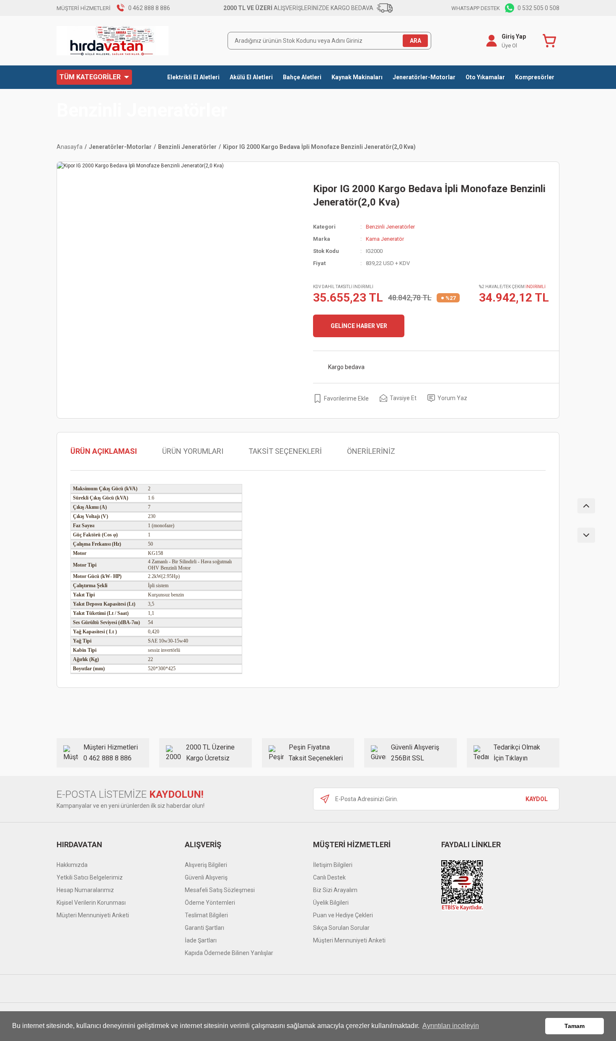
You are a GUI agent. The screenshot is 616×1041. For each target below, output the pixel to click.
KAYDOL (536, 799)
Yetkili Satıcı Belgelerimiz (90, 877)
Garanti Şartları (204, 927)
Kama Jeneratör (385, 239)
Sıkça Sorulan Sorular (341, 927)
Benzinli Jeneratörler (142, 110)
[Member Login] (491, 40)
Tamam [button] (574, 1026)
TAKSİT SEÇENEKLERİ (285, 451)
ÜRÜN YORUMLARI (192, 451)
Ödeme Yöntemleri (210, 902)
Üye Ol (509, 45)
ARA (415, 40)
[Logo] (112, 40)
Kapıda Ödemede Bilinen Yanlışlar (229, 953)
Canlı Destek (329, 877)
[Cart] (551, 40)
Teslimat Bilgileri (206, 915)
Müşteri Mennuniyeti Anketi (93, 915)
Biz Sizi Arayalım (335, 890)
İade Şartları (201, 940)
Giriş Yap (514, 36)
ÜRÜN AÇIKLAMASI (103, 451)
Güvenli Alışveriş (206, 877)
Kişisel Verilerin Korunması (91, 902)
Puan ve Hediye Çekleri (343, 915)
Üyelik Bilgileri (331, 902)
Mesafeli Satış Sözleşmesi (220, 890)
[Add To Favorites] (341, 398)
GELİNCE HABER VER (359, 326)
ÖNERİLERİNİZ (371, 451)
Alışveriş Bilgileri (206, 864)
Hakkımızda (72, 864)
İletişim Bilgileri (332, 864)
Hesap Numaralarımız (85, 890)
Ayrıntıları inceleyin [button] (450, 1025)
